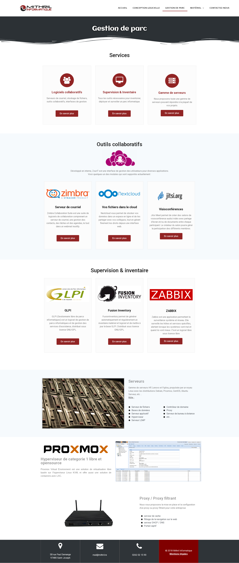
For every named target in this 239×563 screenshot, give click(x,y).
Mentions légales (179, 554)
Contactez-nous (219, 8)
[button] (67, 113)
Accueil (122, 8)
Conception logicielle (146, 8)
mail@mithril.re (100, 555)
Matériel (195, 8)
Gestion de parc (175, 8)
